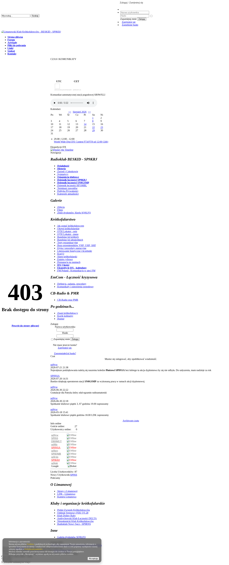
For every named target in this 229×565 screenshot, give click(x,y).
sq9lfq (54, 444)
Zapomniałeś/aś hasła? (65, 353)
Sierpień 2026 (79, 112)
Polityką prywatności (33, 549)
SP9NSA (55, 375)
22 (93, 127)
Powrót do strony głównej (25, 325)
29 (93, 130)
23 (101, 127)
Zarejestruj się (129, 22)
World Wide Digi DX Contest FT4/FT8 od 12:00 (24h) (81, 141)
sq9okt (54, 463)
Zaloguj (141, 19)
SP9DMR (56, 453)
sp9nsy (54, 450)
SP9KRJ (55, 460)
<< (69, 112)
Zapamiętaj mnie (62, 339)
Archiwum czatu (131, 420)
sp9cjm (54, 457)
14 (85, 124)
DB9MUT (56, 441)
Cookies (30, 544)
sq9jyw (54, 364)
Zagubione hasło (130, 25)
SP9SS (54, 438)
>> (89, 112)
